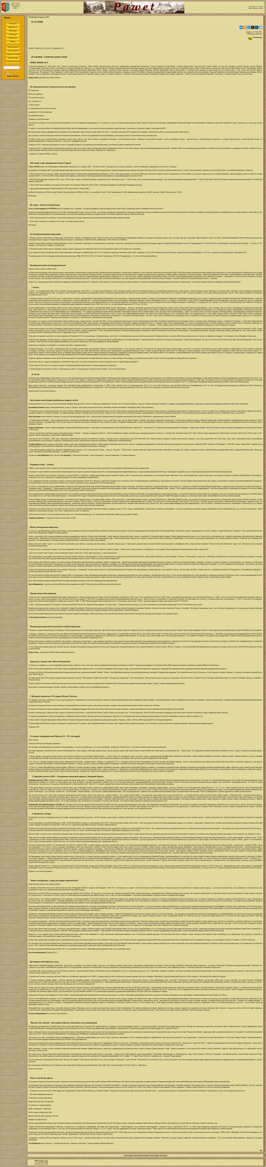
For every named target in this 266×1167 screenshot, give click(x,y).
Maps (131, 1155)
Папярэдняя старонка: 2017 (39, 17)
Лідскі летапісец (160, 1155)
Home (126, 1155)
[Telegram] (260, 27)
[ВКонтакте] (241, 27)
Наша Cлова (149, 1155)
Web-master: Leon (41, 1161)
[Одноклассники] (245, 27)
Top (260, 1150)
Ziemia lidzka (139, 1155)
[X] (253, 27)
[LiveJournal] (256, 27)
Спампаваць (257, 37)
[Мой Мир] (249, 27)
